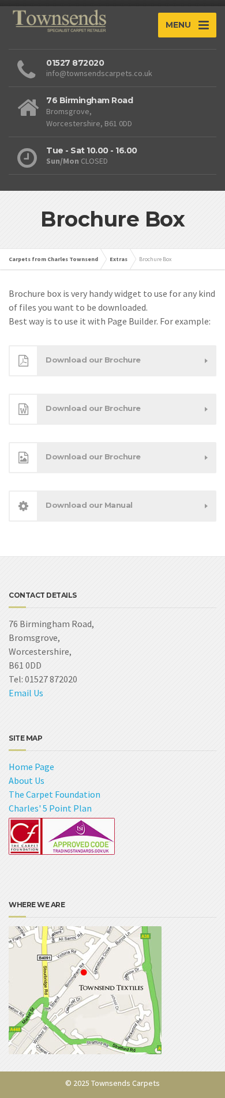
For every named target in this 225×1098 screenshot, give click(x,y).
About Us (26, 780)
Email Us (26, 693)
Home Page (31, 766)
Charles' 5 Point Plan (50, 808)
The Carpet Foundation (54, 794)
